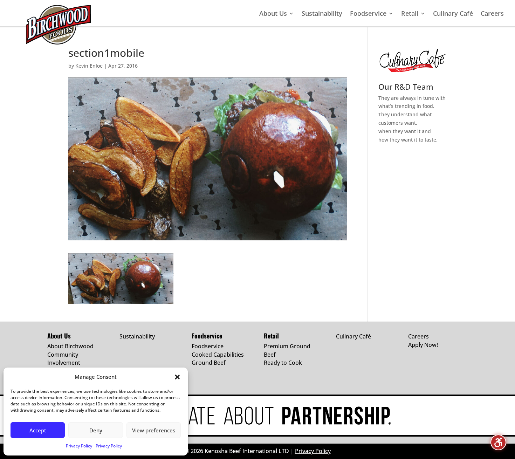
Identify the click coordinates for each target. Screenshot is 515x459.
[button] (177, 377)
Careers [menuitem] (492, 13)
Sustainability (137, 336)
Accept (37, 430)
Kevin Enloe (89, 65)
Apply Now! (423, 345)
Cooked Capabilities (218, 354)
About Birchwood (70, 346)
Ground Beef (209, 362)
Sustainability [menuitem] (322, 13)
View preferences (153, 430)
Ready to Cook (283, 362)
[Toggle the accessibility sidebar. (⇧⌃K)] (498, 442)
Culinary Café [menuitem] (453, 13)
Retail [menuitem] (409, 13)
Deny (95, 430)
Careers (418, 336)
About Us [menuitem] (273, 13)
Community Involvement (63, 359)
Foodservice (208, 346)
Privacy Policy (79, 446)
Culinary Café (353, 336)
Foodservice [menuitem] (368, 13)
